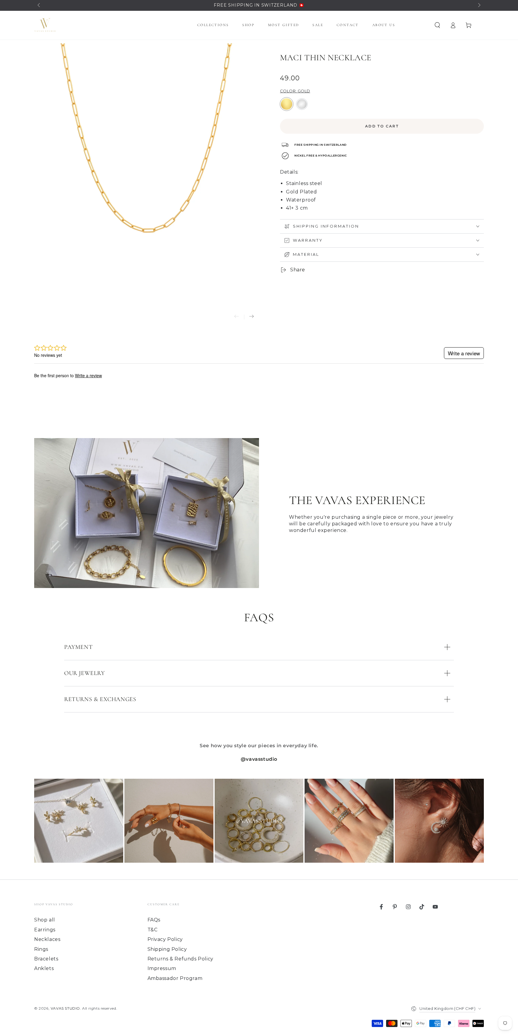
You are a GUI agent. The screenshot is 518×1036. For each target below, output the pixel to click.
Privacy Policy (165, 939)
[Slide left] (39, 5)
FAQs (153, 920)
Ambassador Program (175, 978)
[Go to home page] (45, 25)
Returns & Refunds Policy (180, 959)
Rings (41, 949)
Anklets (44, 968)
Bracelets (46, 959)
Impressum (161, 968)
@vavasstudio (259, 759)
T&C (152, 930)
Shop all (44, 920)
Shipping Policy (167, 949)
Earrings (44, 930)
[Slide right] (479, 5)
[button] (437, 25)
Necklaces (47, 939)
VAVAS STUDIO (65, 1008)
